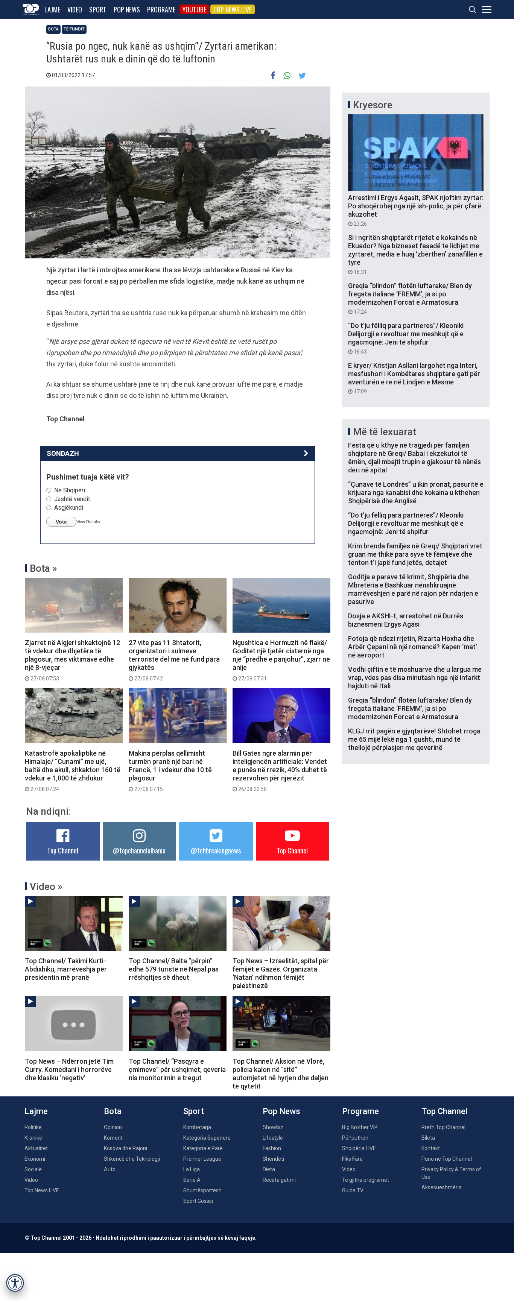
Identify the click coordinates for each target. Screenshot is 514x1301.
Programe (161, 9)
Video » (46, 886)
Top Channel (62, 850)
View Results (88, 521)
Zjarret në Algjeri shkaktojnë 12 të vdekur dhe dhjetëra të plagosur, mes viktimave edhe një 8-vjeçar (72, 660)
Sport (97, 9)
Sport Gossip (198, 1201)
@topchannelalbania (139, 850)
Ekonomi (34, 1159)
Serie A (192, 1180)
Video (74, 9)
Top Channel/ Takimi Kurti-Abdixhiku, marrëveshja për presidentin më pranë (66, 969)
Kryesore (372, 105)
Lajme (52, 9)
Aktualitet (36, 1148)
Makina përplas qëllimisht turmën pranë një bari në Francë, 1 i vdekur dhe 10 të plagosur (170, 770)
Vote (61, 522)
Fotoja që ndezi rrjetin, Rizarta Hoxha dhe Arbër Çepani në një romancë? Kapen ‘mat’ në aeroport (412, 647)
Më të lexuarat (384, 431)
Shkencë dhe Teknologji (132, 1159)
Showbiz (273, 1127)
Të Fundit (74, 29)
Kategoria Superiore (207, 1138)
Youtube (194, 9)
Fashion (272, 1148)
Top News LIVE (232, 9)
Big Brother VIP (360, 1127)
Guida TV (352, 1190)
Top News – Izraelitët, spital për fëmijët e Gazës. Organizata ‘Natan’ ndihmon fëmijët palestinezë (281, 973)
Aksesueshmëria (441, 1187)
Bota (53, 29)
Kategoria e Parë (203, 1148)
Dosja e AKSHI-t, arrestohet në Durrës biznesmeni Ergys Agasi (405, 620)
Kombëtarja (197, 1127)
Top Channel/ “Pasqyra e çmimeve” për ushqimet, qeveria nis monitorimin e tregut (177, 1069)
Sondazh (63, 453)
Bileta (428, 1138)
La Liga (191, 1169)
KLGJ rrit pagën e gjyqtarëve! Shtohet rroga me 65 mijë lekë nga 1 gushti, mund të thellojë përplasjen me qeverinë (414, 739)
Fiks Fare (352, 1159)
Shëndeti (273, 1159)
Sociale (33, 1169)
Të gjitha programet (365, 1180)
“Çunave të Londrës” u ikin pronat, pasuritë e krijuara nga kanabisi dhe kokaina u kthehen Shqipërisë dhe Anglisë (416, 492)
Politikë (33, 1127)
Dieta (269, 1169)
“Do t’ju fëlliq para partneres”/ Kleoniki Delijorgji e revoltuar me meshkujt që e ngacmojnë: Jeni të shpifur (406, 338)
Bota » (43, 568)
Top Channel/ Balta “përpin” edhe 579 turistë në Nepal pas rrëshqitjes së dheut (174, 969)
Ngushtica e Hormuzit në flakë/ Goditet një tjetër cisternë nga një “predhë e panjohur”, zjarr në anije (281, 660)
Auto (110, 1169)
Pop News (127, 9)
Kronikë (33, 1138)
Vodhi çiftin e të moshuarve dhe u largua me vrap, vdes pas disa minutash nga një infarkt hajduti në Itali (415, 677)
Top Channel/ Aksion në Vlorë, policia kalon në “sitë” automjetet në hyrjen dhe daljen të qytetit (280, 1073)
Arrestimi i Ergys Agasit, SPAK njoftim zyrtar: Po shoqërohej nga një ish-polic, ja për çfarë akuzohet (416, 210)
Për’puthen (355, 1138)
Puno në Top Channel (446, 1159)
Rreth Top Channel (443, 1127)
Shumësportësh (202, 1190)
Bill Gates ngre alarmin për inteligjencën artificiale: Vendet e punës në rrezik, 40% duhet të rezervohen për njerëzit (280, 770)
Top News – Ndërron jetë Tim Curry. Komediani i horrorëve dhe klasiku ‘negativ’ (69, 1069)
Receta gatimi (279, 1180)
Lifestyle (273, 1138)
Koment (113, 1138)
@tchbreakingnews (216, 850)
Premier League (202, 1159)
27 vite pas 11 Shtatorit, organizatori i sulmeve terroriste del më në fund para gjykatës (174, 660)
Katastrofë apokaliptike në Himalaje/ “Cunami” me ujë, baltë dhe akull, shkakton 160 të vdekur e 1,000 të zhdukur (72, 770)
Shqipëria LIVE (359, 1148)
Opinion (113, 1127)
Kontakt (430, 1148)
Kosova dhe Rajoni (125, 1148)
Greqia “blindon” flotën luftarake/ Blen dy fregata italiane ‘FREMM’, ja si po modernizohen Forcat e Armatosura (410, 298)
